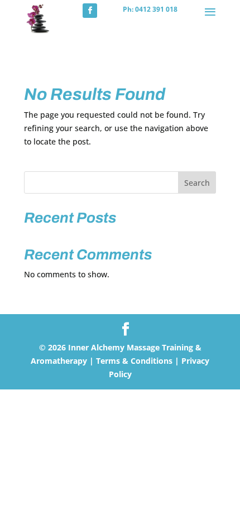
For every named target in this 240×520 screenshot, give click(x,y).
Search (197, 182)
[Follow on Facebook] (90, 10)
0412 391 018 (156, 9)
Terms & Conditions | (137, 360)
